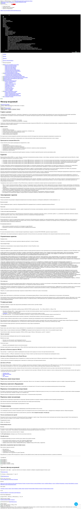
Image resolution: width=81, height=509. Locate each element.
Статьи (6, 35)
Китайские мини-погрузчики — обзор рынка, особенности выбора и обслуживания (25, 49)
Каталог (4, 19)
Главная (4, 18)
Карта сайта (14, 492)
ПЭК (4, 375)
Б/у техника (11, 96)
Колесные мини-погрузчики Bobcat (12, 69)
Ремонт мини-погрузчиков (10, 92)
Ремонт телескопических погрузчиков (13, 93)
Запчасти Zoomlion (9, 89)
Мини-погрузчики (6, 20)
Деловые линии (6, 373)
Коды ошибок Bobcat (12, 42)
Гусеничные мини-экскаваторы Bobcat (13, 74)
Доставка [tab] (14, 109)
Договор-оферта (32, 488)
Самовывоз (5, 313)
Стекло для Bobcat (9, 82)
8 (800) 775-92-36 (11, 499)
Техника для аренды (26, 483)
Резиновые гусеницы (9, 84)
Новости (4, 24)
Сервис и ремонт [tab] (4, 109)
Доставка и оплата (9, 30)
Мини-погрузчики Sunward (10, 66)
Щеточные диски (8, 87)
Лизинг (6, 29)
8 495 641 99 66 (10, 10)
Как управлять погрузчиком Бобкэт (15, 40)
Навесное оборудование (8, 21)
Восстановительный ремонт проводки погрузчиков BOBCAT (20, 46)
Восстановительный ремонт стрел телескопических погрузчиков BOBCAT (23, 47)
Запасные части (13, 80)
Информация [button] (5, 26)
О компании (7, 27)
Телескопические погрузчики (22, 77)
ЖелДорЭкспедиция (7, 374)
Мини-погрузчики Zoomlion (11, 65)
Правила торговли (9, 34)
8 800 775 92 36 (3, 10)
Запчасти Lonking (8, 90)
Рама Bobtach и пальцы (10, 85)
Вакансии (19, 492)
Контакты (5, 25)
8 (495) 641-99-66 (3, 499)
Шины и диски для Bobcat (10, 83)
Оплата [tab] (18, 109)
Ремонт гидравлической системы (12, 94)
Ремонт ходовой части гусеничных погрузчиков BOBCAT (19, 44)
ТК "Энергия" (6, 376)
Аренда (12, 488)
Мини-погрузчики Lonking (10, 68)
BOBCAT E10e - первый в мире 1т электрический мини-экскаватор (21, 38)
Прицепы (10, 79)
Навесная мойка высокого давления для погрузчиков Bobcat (20, 39)
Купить (2, 108)
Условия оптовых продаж (10, 31)
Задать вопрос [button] (8, 108)
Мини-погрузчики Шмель (10, 67)
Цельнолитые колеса (9, 88)
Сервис (4, 23)
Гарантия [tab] (9, 109)
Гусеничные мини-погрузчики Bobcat (13, 71)
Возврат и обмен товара (10, 33)
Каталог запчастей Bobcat (10, 81)
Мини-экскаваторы (15, 73)
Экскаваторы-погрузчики (19, 76)
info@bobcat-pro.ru (17, 10)
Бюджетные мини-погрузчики (11, 72)
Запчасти (5, 22)
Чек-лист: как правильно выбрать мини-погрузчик (18, 36)
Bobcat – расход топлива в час (14, 41)
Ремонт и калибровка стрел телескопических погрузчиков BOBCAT (21, 43)
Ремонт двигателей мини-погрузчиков (13, 95)
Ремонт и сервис (13, 91)
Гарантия (7, 28)
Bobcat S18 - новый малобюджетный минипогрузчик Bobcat (20, 37)
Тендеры (7, 50)
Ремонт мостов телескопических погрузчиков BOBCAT (19, 45)
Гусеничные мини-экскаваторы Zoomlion (13, 75)
